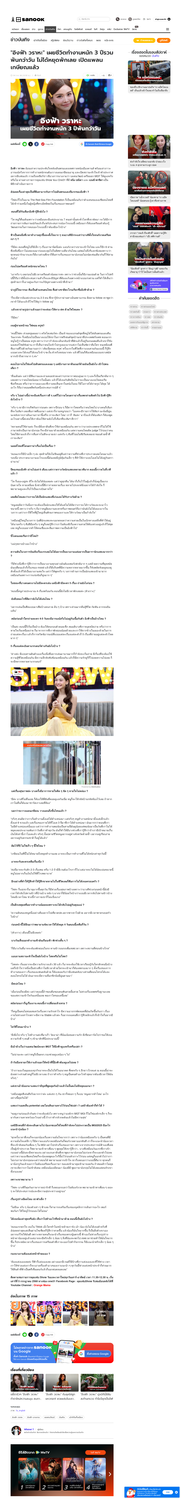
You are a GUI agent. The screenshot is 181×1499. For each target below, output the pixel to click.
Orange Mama (41, 1285)
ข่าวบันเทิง (50, 29)
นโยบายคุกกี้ (156, 1495)
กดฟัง (92, 75)
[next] (110, 1474)
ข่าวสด (147, 317)
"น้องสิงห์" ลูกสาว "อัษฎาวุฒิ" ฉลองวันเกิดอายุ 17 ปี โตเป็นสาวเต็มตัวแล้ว (149, 270)
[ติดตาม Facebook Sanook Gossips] (149, 284)
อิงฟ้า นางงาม (33, 1417)
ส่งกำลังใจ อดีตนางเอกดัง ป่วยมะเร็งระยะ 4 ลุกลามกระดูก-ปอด (148, 163)
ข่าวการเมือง (135, 317)
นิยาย (134, 29)
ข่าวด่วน (133, 306)
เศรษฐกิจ (67, 29)
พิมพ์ (39, 75)
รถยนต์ (88, 29)
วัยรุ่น (102, 29)
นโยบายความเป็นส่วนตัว (144, 1495)
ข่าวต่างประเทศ (160, 311)
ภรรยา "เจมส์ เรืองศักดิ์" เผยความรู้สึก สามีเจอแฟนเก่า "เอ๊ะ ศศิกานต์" (148, 234)
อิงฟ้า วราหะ (17, 1417)
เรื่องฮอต (25, 29)
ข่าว (33, 29)
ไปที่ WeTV (95, 1452)
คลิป (109, 29)
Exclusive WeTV (122, 29)
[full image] (23, 1313)
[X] (30, 144)
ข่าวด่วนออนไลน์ (148, 306)
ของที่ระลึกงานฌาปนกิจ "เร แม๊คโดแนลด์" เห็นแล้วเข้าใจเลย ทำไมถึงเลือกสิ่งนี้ (149, 90)
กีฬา (59, 29)
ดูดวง (40, 29)
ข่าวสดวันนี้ (134, 311)
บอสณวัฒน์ (49, 1417)
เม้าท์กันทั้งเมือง (76, 1417)
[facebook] (36, 144)
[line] (24, 144)
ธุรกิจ (37, 1070)
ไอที (95, 29)
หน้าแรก (15, 29)
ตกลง (168, 1492)
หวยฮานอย (156, 327)
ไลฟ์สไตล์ (78, 29)
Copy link (49, 144)
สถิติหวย (133, 327)
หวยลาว (147, 311)
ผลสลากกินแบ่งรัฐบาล (139, 322)
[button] (79, 19)
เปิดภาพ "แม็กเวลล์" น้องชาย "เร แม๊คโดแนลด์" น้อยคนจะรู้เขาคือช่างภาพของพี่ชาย (148, 201)
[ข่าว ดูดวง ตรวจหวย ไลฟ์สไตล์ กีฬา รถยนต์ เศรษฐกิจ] (28, 19)
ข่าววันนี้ (144, 327)
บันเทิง (62, 1417)
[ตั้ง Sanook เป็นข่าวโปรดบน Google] (62, 1351)
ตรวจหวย (156, 322)
